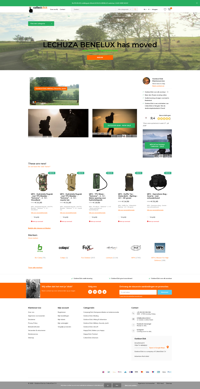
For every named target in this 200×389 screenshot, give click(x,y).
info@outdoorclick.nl (143, 318)
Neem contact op (158, 86)
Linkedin (100, 292)
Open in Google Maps (157, 348)
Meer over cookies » (131, 385)
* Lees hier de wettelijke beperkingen (130, 296)
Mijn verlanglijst (63, 323)
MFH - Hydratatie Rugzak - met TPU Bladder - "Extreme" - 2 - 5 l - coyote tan (71, 197)
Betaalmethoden (34, 327)
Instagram (95, 292)
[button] (33, 102)
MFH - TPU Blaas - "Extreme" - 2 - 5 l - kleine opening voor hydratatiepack (97, 197)
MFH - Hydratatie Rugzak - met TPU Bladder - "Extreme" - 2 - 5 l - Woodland (42, 197)
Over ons (31, 312)
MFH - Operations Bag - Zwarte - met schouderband (157, 196)
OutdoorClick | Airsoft (90, 327)
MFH (136, 258)
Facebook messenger (144, 324)
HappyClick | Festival (90, 334)
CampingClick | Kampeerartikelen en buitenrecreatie (101, 312)
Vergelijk (36, 217)
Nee (117, 385)
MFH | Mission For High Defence (160, 259)
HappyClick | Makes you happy (93, 330)
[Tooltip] (167, 92)
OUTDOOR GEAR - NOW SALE (114, 123)
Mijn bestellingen (63, 316)
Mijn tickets (61, 319)
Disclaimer (31, 319)
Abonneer (164, 292)
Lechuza (112, 258)
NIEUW (100, 57)
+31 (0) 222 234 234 (144, 312)
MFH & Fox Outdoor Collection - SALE (157, 143)
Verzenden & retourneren (36, 330)
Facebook (90, 292)
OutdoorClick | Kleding (91, 316)
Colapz (64, 258)
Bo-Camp (40, 258)
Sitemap (31, 338)
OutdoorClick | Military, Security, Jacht (96, 323)
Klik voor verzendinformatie (39, 213)
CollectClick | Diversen (90, 338)
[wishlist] (165, 9)
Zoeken (135, 9)
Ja (107, 385)
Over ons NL (54, 9)
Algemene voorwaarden (36, 316)
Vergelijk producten (64, 327)
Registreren (62, 312)
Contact (62, 9)
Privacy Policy (32, 323)
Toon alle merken (35, 267)
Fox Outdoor (88, 258)
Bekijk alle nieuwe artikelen (39, 228)
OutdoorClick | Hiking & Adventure (95, 319)
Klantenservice (167, 16)
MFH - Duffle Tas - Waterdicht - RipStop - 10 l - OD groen (128, 196)
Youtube (104, 292)
